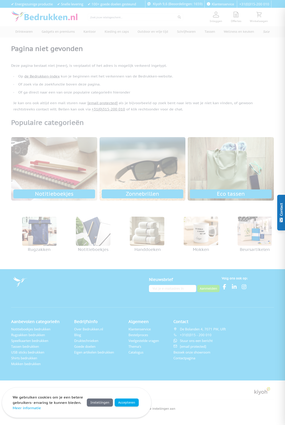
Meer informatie (27, 408)
